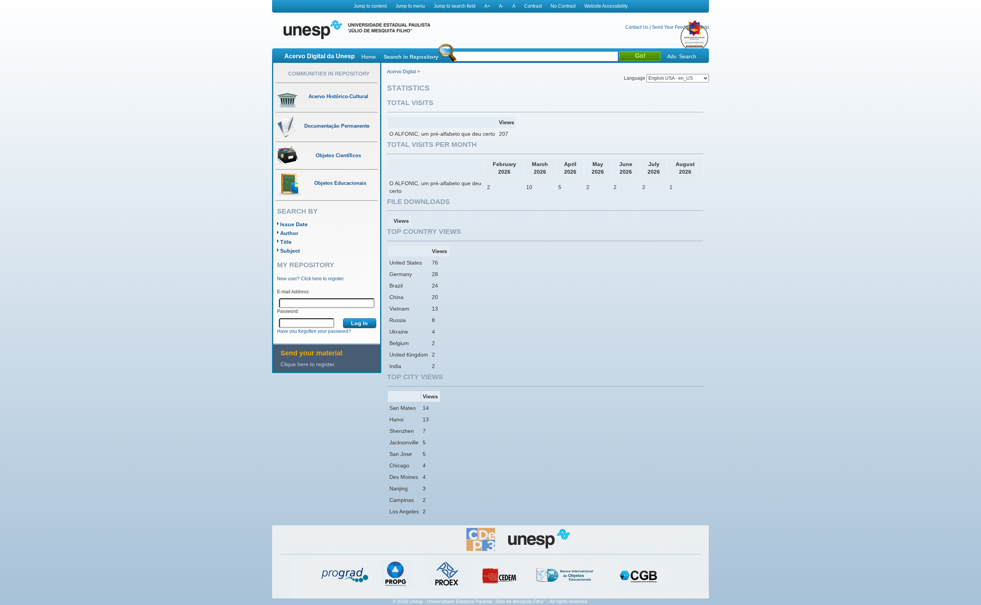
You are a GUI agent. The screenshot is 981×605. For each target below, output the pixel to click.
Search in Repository (411, 57)
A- (501, 6)
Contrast (533, 6)
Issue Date (294, 224)
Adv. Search (681, 56)
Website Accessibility (606, 6)
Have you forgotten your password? (314, 331)
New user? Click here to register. (310, 278)
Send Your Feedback (674, 27)
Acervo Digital (401, 71)
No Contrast (563, 6)
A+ (487, 6)
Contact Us (636, 27)
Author (289, 233)
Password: (288, 311)
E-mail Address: (293, 291)
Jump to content (370, 6)
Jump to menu (410, 6)
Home (368, 57)
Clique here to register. (308, 364)
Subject (290, 251)
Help (704, 27)
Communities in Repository (328, 74)
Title (286, 242)
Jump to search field (455, 6)
